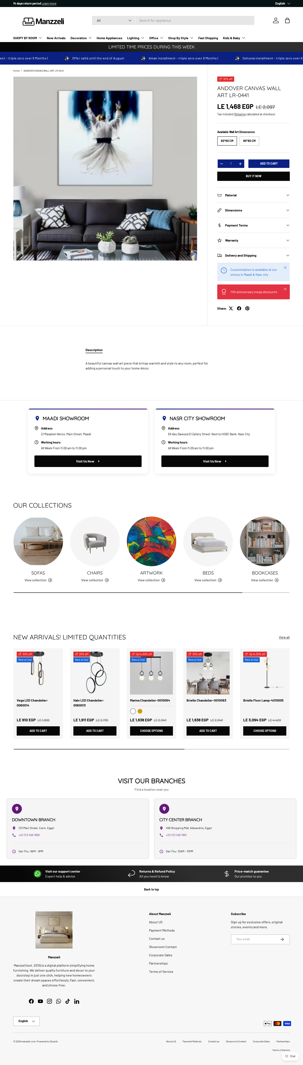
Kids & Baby (231, 38)
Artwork (151, 573)
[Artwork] (151, 541)
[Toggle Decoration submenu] (90, 37)
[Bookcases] (265, 541)
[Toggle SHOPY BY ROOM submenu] (40, 37)
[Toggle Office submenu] (161, 37)
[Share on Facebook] (239, 308)
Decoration (78, 38)
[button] (287, 20)
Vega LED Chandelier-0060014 (32, 702)
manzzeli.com (28, 1041)
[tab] (94, 349)
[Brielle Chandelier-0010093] (208, 673)
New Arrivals (56, 38)
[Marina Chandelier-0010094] (151, 673)
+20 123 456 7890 (29, 835)
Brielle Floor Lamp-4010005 (263, 700)
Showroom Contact (163, 947)
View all (284, 637)
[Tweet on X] (231, 308)
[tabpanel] (151, 364)
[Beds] (208, 541)
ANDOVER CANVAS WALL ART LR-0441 (43, 70)
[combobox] (173, 20)
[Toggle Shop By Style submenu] (191, 37)
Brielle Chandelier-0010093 (206, 700)
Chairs (95, 573)
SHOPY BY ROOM (25, 38)
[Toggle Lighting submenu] (142, 37)
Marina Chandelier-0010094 (150, 700)
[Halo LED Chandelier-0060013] (94, 673)
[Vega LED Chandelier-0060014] (38, 673)
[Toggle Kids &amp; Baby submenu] (243, 37)
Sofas (38, 573)
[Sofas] (38, 541)
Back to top (151, 889)
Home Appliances (109, 38)
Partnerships (158, 963)
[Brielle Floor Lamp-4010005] (264, 673)
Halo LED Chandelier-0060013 (88, 702)
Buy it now (253, 176)
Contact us (157, 938)
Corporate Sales (160, 955)
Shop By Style (178, 38)
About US (155, 922)
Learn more (50, 3)
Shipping (240, 114)
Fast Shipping (208, 38)
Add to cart (269, 163)
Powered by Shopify (47, 1041)
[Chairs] (95, 541)
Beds (208, 573)
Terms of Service (161, 971)
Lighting (133, 38)
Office (153, 38)
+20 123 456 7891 (176, 835)
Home (16, 70)
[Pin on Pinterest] (247, 308)
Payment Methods (162, 930)
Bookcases (265, 573)
